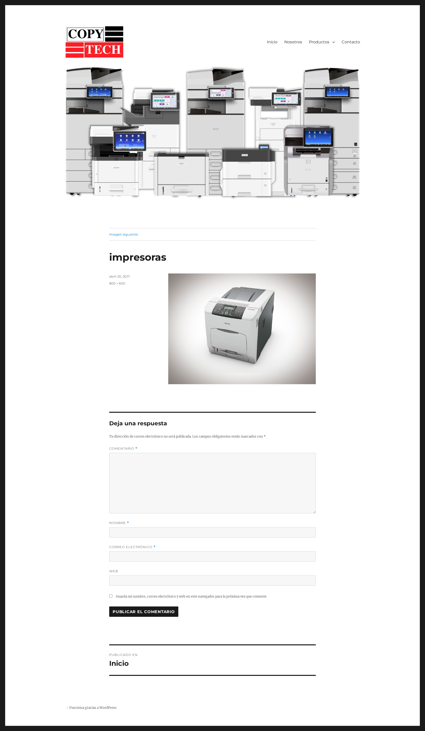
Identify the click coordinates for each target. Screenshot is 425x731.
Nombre (119, 523)
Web (113, 571)
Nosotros (293, 42)
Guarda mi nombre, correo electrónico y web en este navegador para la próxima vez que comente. (191, 596)
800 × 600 (117, 283)
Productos (319, 42)
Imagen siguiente (123, 234)
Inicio (272, 42)
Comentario (123, 448)
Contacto (351, 42)
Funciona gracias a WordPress (93, 708)
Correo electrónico (132, 547)
